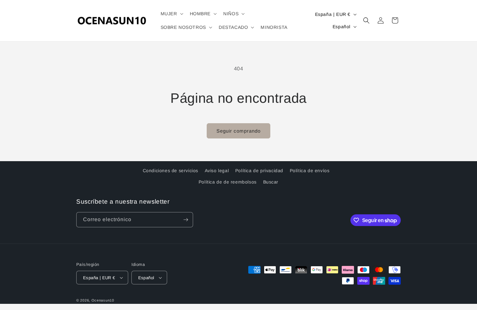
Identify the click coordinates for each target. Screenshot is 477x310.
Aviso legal (217, 170)
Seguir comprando (238, 131)
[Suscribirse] (185, 219)
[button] (171, 13)
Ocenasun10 (103, 300)
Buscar (271, 182)
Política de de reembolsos (228, 182)
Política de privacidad (259, 170)
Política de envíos (310, 170)
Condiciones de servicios (170, 170)
